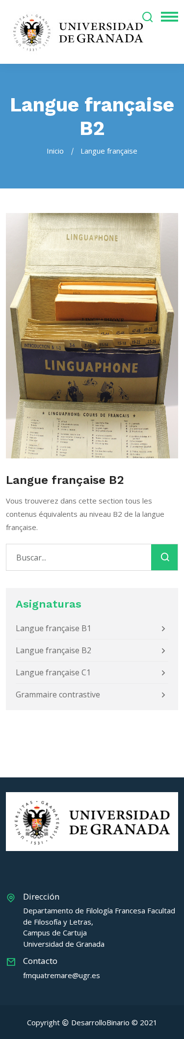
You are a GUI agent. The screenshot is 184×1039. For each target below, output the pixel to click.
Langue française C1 (53, 672)
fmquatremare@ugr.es (61, 975)
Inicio (55, 151)
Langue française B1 (53, 628)
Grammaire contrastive (58, 694)
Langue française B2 (53, 650)
